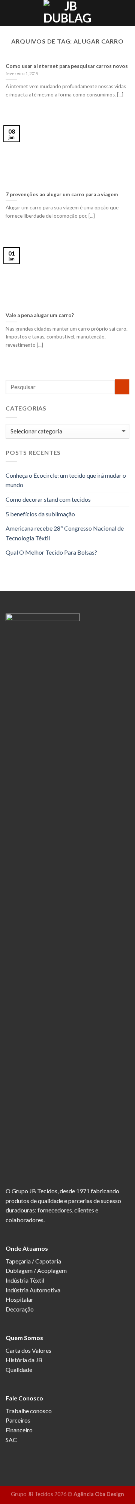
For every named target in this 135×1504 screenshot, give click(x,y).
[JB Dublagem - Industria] (67, 13)
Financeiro (19, 1429)
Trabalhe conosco (29, 1410)
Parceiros (18, 1420)
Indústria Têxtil (25, 1280)
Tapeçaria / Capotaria (33, 1261)
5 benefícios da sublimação (40, 513)
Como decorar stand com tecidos (48, 499)
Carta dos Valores (28, 1350)
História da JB (24, 1359)
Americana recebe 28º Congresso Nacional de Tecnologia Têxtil (65, 533)
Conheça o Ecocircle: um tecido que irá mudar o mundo (66, 480)
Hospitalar (19, 1299)
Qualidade (19, 1369)
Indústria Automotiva (33, 1289)
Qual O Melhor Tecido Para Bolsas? (51, 552)
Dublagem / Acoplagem (36, 1270)
